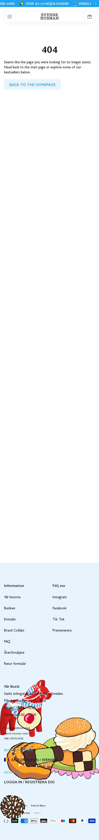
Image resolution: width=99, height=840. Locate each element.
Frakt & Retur (38, 806)
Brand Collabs (14, 631)
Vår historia (12, 597)
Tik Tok (58, 619)
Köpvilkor (22, 806)
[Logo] (49, 16)
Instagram (60, 597)
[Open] (9, 16)
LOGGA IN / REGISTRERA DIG (29, 781)
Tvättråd (8, 806)
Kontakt (10, 619)
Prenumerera (62, 631)
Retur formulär (15, 664)
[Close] (95, 3)
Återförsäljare (14, 653)
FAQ (7, 642)
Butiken (9, 608)
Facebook (60, 608)
